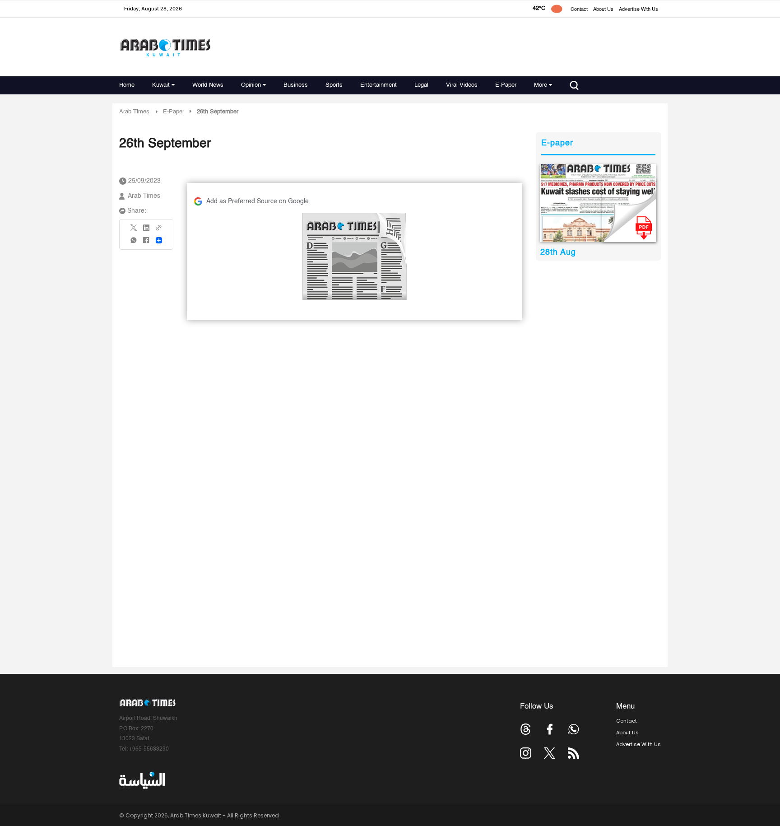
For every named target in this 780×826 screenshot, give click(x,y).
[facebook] (146, 243)
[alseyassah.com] (141, 780)
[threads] (525, 729)
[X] (134, 230)
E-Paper (505, 85)
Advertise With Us (638, 9)
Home (127, 85)
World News (207, 85)
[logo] (165, 47)
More (540, 85)
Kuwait (161, 85)
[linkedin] (146, 230)
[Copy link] (159, 230)
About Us (603, 9)
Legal (421, 85)
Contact (579, 9)
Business (295, 85)
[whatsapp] (134, 243)
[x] (549, 753)
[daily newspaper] (598, 203)
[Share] (159, 240)
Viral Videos (462, 85)
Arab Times (134, 112)
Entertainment (378, 85)
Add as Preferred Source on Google (257, 201)
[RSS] (573, 753)
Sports (334, 85)
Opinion (251, 85)
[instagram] (525, 753)
